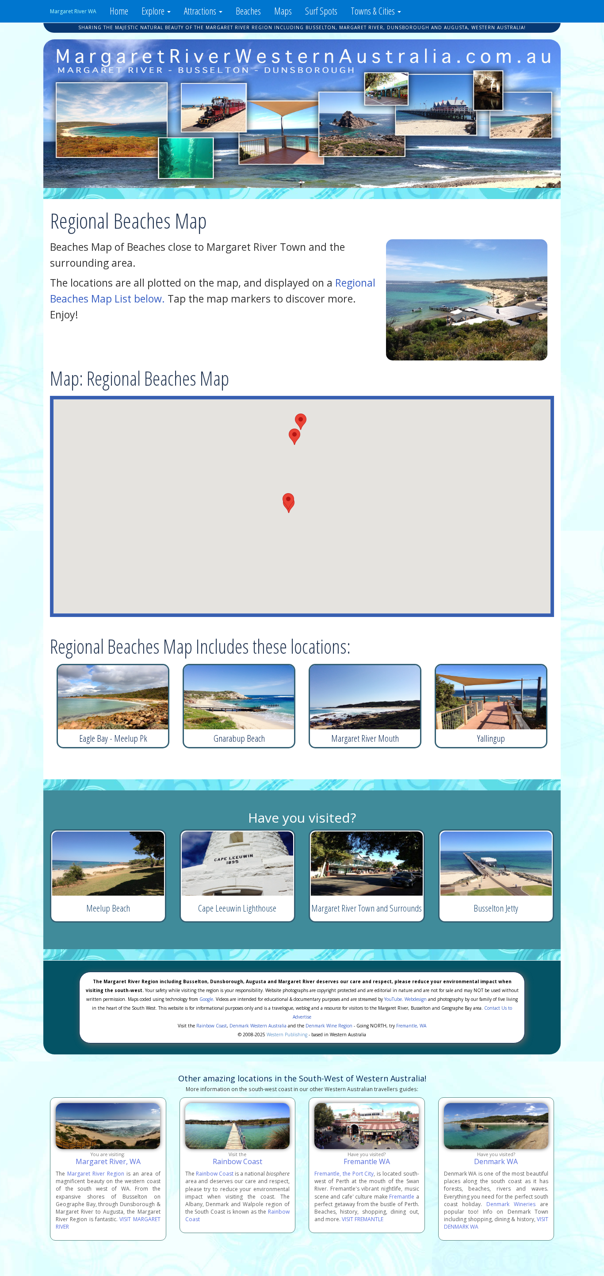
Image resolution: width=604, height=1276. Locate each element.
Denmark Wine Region (329, 1026)
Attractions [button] (201, 10)
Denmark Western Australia (258, 1026)
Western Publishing (287, 1034)
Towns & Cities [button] (374, 10)
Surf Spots (321, 10)
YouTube (393, 999)
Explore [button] (153, 10)
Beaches (248, 10)
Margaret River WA (73, 11)
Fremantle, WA (411, 1026)
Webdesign (416, 999)
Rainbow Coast (211, 1026)
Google (206, 999)
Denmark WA (496, 1161)
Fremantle (401, 1196)
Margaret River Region (95, 1173)
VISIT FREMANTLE (362, 1219)
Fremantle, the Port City (344, 1173)
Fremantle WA (367, 1161)
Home (119, 10)
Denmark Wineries (510, 1204)
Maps (283, 10)
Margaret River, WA (108, 1161)
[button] (300, 422)
